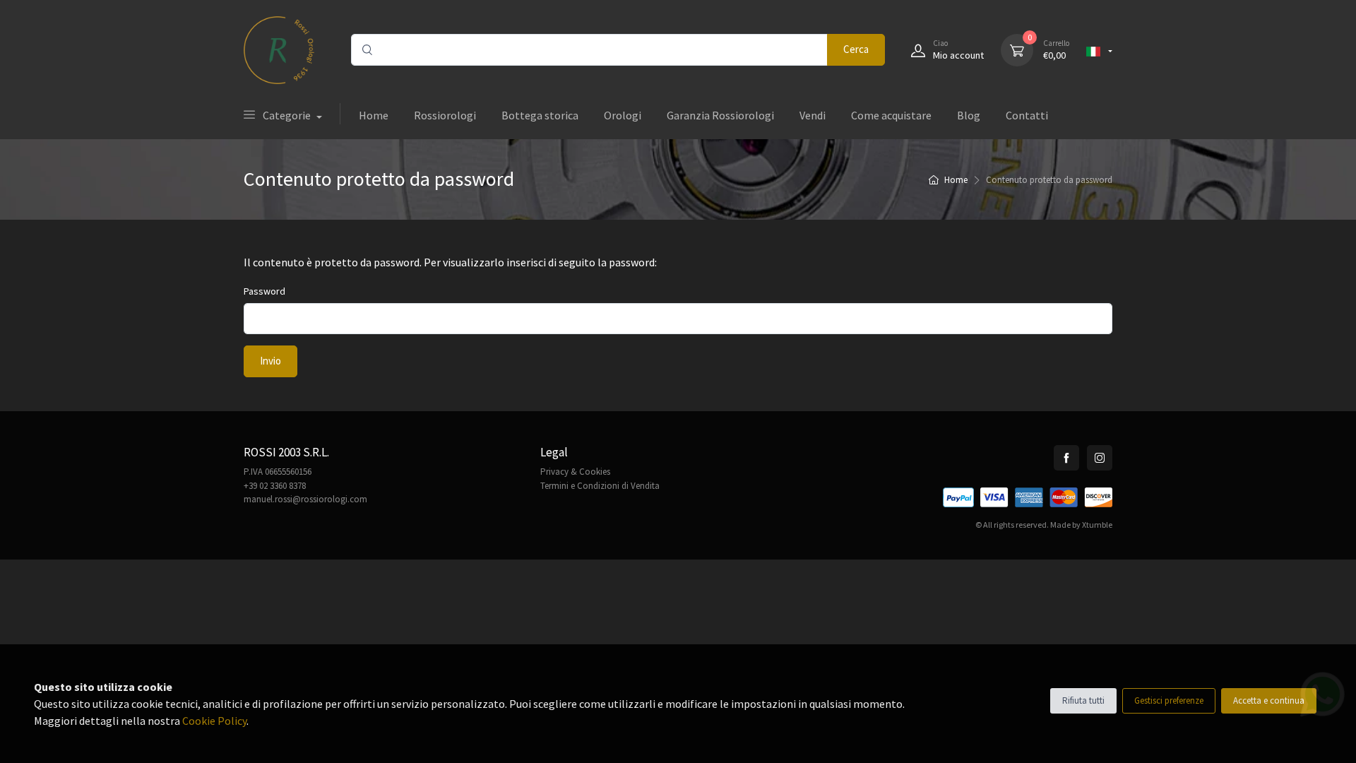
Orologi (622, 115)
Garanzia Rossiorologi (720, 115)
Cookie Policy (214, 721)
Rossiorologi (445, 115)
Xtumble (1097, 524)
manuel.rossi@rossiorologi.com (305, 499)
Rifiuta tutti (1083, 700)
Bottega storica (539, 115)
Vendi (812, 115)
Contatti (1027, 115)
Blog (968, 115)
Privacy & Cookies (575, 472)
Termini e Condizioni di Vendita (600, 486)
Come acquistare (891, 115)
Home (373, 115)
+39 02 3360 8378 (275, 486)
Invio (270, 360)
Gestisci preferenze (1168, 700)
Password (264, 291)
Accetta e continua (1268, 700)
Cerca (856, 49)
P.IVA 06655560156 (277, 472)
